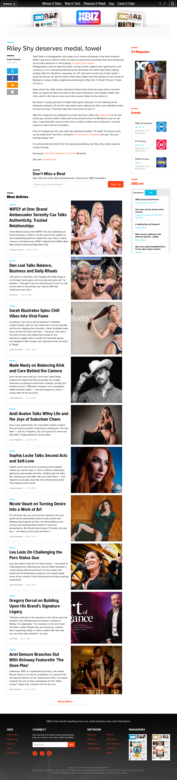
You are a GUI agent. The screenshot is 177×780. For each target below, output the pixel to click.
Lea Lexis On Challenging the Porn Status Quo (35, 555)
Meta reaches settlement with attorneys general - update (148, 235)
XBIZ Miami (112, 739)
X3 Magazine (140, 51)
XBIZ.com (91, 734)
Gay (111, 3)
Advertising (12, 739)
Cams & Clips (126, 3)
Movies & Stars (51, 3)
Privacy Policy (13, 752)
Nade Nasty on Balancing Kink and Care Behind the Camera (36, 368)
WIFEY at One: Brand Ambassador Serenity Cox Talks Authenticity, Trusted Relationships (38, 217)
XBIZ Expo (111, 748)
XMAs (109, 752)
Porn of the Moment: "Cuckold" (60, 153)
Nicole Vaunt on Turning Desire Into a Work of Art (37, 506)
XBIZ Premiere (93, 748)
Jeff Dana (13, 295)
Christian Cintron (16, 249)
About (9, 748)
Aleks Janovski (15, 689)
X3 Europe (140, 141)
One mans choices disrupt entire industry (149, 210)
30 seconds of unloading (86, 134)
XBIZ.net (137, 183)
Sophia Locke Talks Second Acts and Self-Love (38, 458)
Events (136, 112)
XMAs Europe (142, 158)
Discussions (138, 192)
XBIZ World (92, 743)
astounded (105, 115)
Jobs (151, 192)
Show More (65, 701)
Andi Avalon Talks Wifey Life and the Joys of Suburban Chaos (38, 416)
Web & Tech (72, 3)
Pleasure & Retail (94, 3)
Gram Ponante (13, 59)
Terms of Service (115, 772)
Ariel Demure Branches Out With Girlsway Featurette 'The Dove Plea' (36, 660)
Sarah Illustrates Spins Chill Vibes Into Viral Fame (34, 313)
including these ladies (83, 63)
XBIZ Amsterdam (143, 123)
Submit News (13, 734)
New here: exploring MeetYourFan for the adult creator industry (150, 248)
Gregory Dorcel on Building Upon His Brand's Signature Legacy (34, 606)
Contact (10, 743)
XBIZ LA (110, 734)
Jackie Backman (16, 349)
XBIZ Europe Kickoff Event (147, 199)
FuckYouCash (49, 159)
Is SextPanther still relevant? (147, 224)
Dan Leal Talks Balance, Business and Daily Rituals (33, 268)
